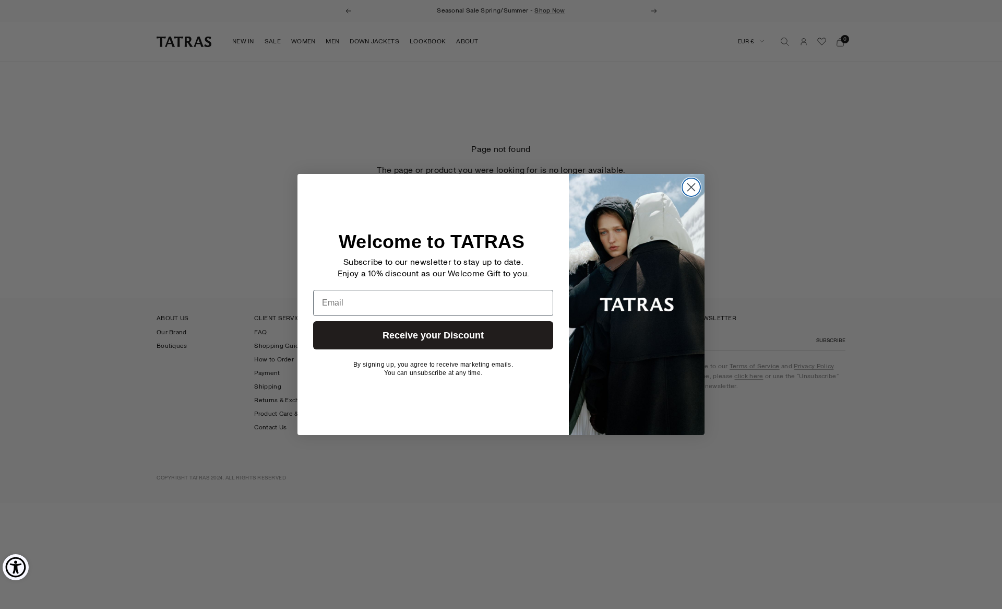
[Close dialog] (691, 187)
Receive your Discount (433, 335)
